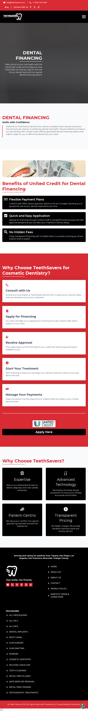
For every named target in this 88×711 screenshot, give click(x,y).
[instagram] (26, 585)
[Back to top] (5, 706)
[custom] (8, 585)
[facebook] (21, 585)
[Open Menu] (84, 17)
